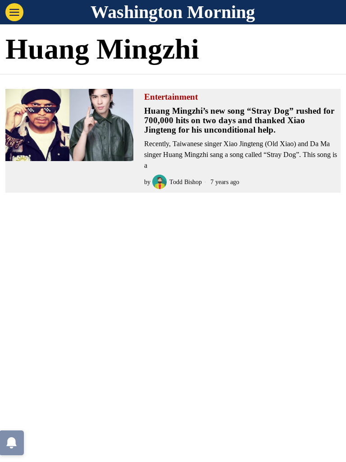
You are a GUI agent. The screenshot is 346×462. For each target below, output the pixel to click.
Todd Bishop (185, 181)
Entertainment (171, 97)
